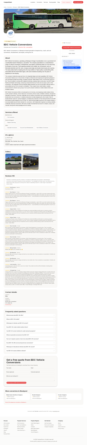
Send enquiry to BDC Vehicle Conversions (16, 382)
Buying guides (52, 2)
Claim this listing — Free (71, 67)
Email (32, 367)
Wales (32, 424)
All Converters (7, 423)
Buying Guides (7, 433)
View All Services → (21, 430)
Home (5, 7)
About (59, 423)
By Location (6, 424)
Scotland (33, 426)
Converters (39, 2)
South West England (35, 423)
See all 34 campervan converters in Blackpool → (16, 402)
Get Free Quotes (48, 423)
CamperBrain (8, 2)
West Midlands (34, 430)
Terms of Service (61, 426)
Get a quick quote (78, 2)
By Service (6, 426)
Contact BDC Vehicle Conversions (71, 47)
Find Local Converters (49, 424)
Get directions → (8, 304)
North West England (35, 428)
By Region (6, 428)
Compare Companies (49, 426)
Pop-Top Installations (21, 424)
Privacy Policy (61, 428)
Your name (8, 367)
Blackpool (15, 7)
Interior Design (20, 428)
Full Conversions (10, 117)
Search (5, 430)
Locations (33, 2)
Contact (59, 424)
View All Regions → (35, 432)
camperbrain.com (56, 411)
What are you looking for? (12, 376)
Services (46, 2)
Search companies (66, 2)
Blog (59, 2)
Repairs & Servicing (11, 122)
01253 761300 (72, 53)
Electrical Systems (21, 426)
